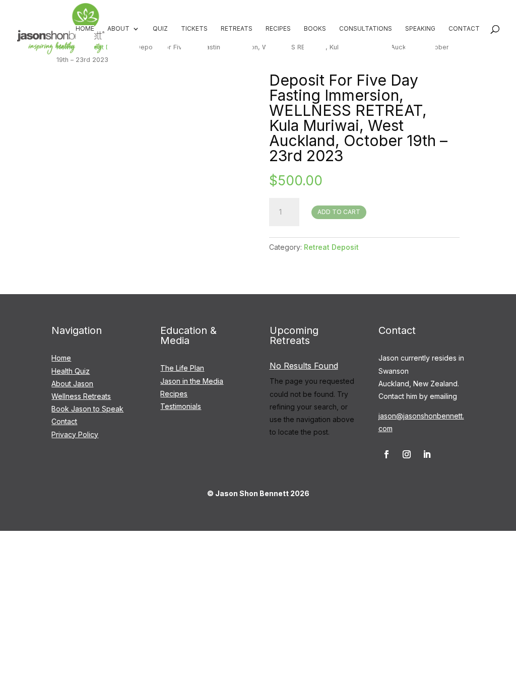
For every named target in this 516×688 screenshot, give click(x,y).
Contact (464, 28)
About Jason (72, 383)
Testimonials (180, 406)
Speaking (420, 28)
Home (85, 28)
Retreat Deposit (331, 247)
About (118, 28)
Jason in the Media (191, 381)
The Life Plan (182, 368)
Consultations (365, 28)
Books (315, 28)
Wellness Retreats (81, 396)
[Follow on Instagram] (407, 454)
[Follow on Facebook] (386, 454)
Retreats (236, 28)
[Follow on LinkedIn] (427, 454)
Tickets (194, 28)
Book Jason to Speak (87, 408)
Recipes (278, 28)
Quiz (160, 28)
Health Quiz (70, 371)
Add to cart (338, 212)
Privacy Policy (74, 434)
